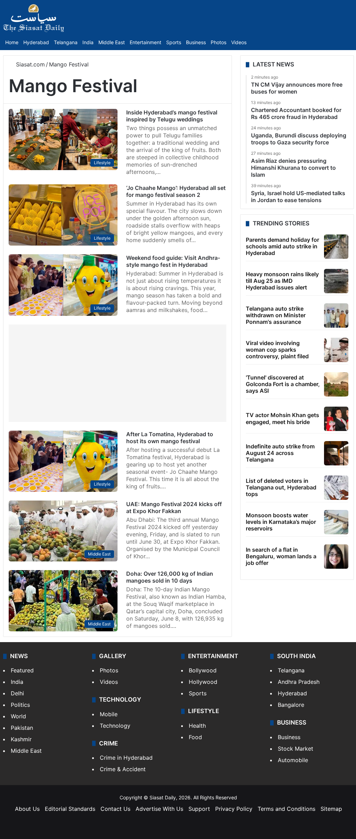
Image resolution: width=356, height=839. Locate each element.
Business (196, 42)
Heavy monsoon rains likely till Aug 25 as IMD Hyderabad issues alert (282, 281)
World (18, 716)
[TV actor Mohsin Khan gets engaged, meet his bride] (336, 419)
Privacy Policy (233, 808)
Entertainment (145, 42)
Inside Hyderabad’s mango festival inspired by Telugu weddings (171, 116)
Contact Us (115, 808)
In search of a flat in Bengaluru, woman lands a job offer (281, 556)
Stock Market (295, 748)
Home (11, 42)
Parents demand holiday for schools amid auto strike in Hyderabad (282, 246)
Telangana (66, 42)
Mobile (109, 714)
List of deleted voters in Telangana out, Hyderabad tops (281, 487)
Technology (115, 725)
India (88, 42)
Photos (218, 42)
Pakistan (22, 727)
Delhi (17, 693)
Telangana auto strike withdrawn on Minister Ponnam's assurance (276, 315)
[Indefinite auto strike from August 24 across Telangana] (336, 453)
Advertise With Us (159, 808)
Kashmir (21, 739)
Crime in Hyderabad (126, 757)
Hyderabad (36, 42)
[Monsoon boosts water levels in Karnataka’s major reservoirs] (336, 522)
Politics (20, 704)
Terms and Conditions (286, 808)
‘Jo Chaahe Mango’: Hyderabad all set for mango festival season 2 (176, 191)
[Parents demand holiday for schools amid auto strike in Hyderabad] (336, 246)
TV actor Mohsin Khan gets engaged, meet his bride (282, 418)
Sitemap (331, 808)
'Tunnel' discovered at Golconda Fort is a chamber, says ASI (283, 384)
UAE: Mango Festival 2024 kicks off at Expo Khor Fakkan (174, 507)
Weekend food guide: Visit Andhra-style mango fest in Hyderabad (173, 261)
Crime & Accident (123, 769)
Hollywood (203, 681)
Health (197, 725)
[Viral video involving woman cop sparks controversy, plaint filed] (336, 350)
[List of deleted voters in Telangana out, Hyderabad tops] (336, 488)
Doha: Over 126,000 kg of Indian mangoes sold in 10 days (169, 577)
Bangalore (291, 704)
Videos (238, 42)
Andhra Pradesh (298, 681)
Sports (173, 42)
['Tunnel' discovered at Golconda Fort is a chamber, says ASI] (336, 384)
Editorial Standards (70, 808)
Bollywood (203, 670)
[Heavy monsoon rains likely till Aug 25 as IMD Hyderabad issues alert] (336, 281)
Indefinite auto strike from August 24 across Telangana (280, 453)
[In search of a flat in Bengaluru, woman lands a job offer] (336, 556)
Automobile (293, 760)
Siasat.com (29, 64)
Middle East (111, 42)
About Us (27, 808)
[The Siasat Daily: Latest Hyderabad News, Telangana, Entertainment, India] (33, 18)
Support (199, 808)
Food (195, 737)
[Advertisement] (117, 373)
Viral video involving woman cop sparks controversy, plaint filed (277, 349)
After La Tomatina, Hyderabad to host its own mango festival (169, 438)
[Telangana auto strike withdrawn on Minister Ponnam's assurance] (336, 315)
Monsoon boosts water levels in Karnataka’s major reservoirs (281, 522)
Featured (22, 670)
